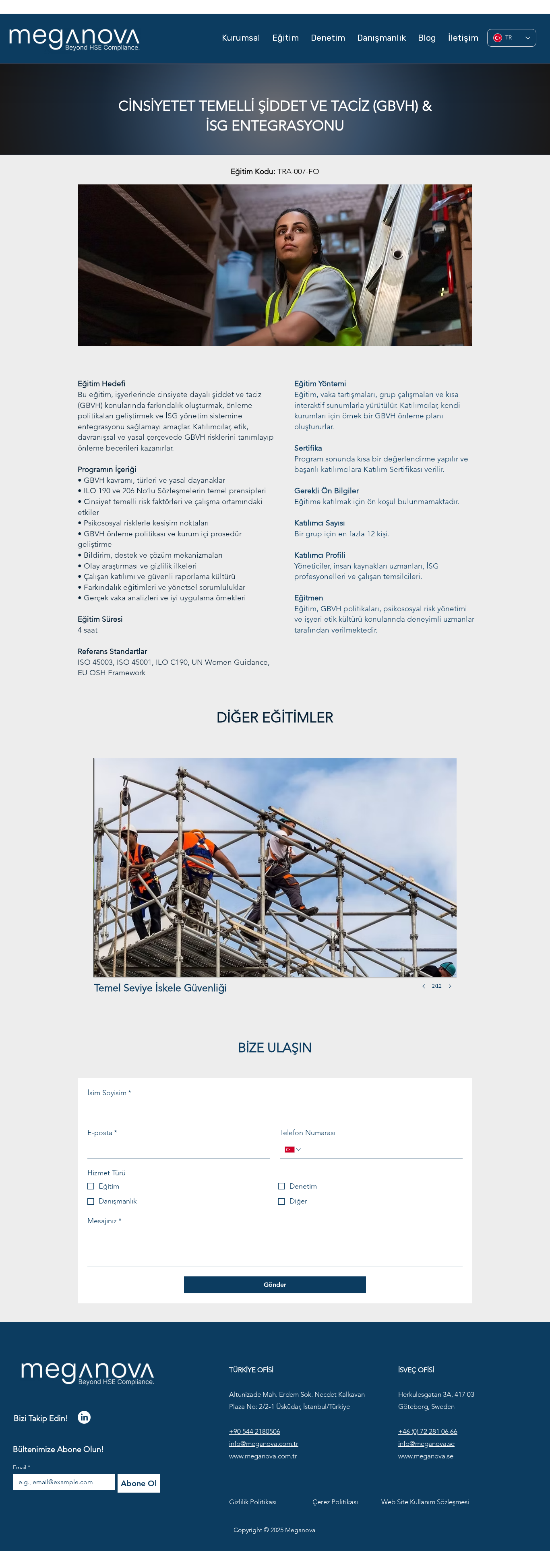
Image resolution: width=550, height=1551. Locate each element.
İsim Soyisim (109, 1092)
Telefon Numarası (307, 1132)
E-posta (102, 1132)
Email (21, 1467)
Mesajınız (104, 1220)
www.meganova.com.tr (263, 1456)
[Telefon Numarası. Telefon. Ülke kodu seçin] (293, 1149)
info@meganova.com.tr (263, 1443)
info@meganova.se (426, 1443)
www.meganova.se (425, 1456)
